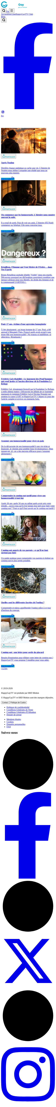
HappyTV (24, 14)
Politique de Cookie (18, 703)
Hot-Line (12, 14)
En (8, 11)
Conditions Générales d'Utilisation (21, 712)
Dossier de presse (14, 715)
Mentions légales (14, 719)
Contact (5, 703)
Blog (3, 16)
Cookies (10, 722)
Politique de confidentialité (18, 707)
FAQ (9, 727)
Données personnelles (16, 724)
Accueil (4, 14)
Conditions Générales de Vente (20, 710)
